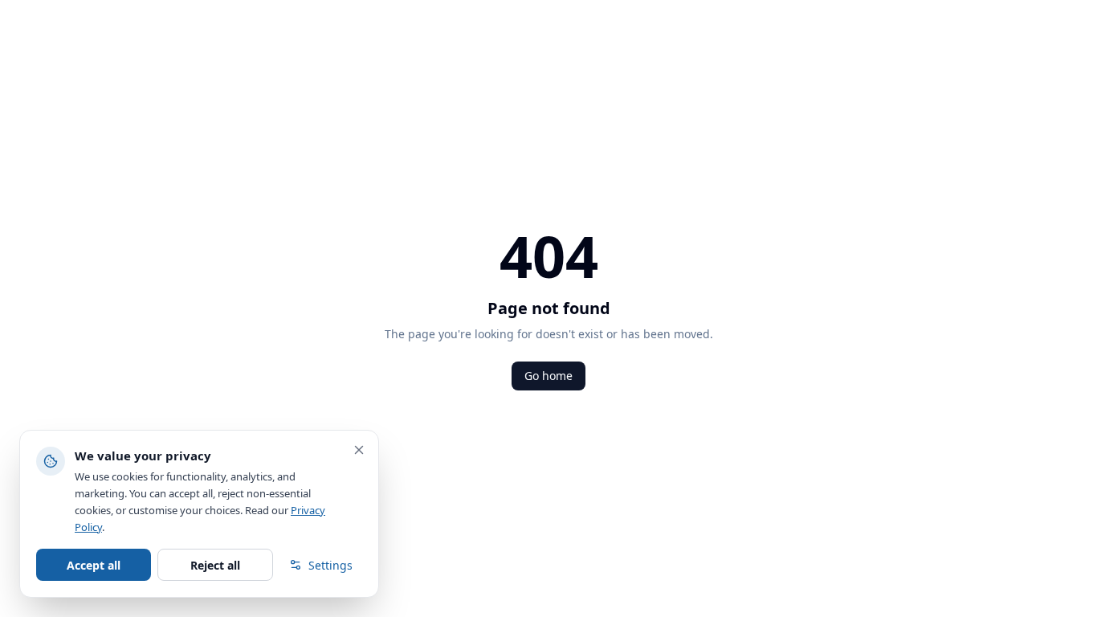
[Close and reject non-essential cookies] (359, 450)
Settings (330, 565)
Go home (548, 375)
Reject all (215, 565)
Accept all (93, 565)
